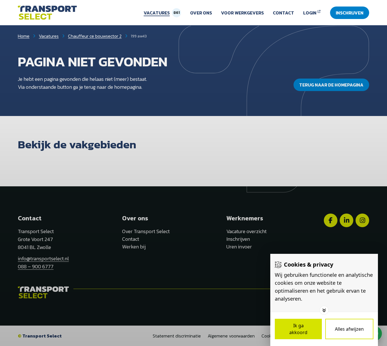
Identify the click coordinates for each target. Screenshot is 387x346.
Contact (283, 12)
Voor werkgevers (242, 12)
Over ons (201, 12)
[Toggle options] (324, 310)
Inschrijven (349, 12)
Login (309, 12)
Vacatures (157, 12)
